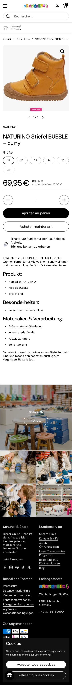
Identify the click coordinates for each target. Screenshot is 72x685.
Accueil (7, 39)
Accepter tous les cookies (36, 664)
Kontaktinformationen (17, 600)
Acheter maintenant (36, 226)
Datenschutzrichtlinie (16, 590)
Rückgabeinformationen (18, 604)
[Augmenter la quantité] (64, 200)
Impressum (10, 586)
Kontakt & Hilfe (48, 538)
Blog (42, 568)
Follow (36, 420)
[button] (65, 6)
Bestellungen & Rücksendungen (49, 561)
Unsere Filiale (47, 534)
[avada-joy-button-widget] (9, 675)
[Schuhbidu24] (36, 6)
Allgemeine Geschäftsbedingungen (18, 610)
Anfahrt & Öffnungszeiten (49, 544)
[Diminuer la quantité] (8, 200)
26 (9, 169)
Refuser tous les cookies (36, 675)
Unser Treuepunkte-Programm (52, 553)
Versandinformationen (17, 595)
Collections (23, 39)
